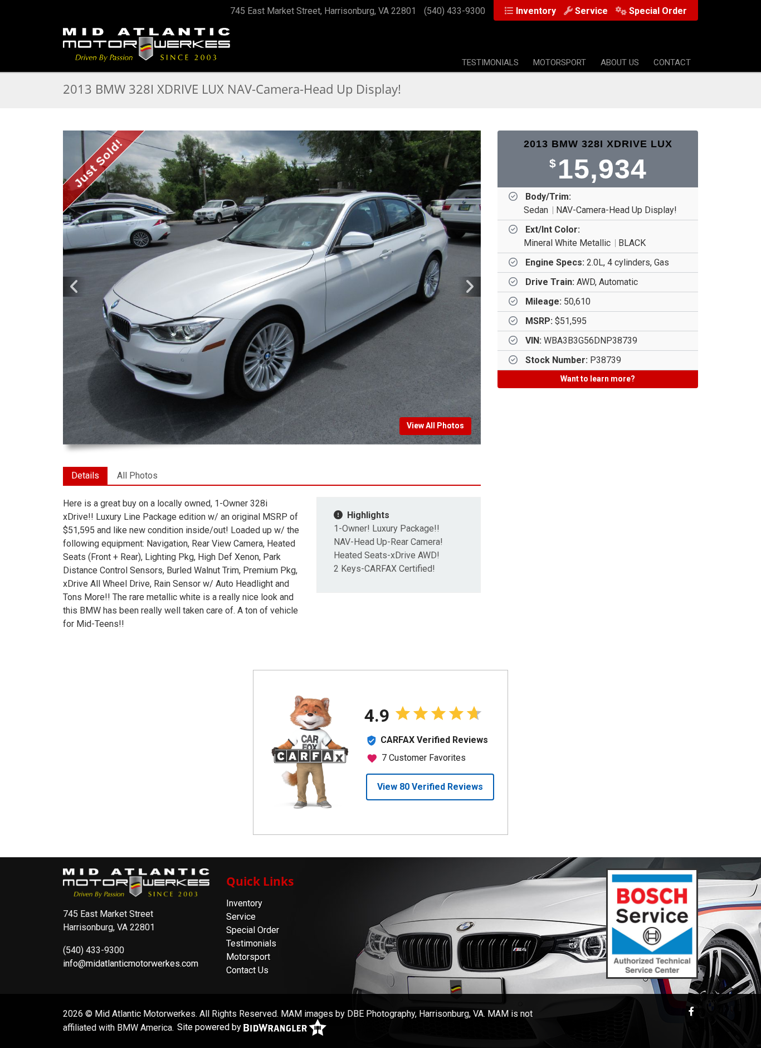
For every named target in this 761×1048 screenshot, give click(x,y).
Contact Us (247, 970)
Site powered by (210, 1027)
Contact (672, 62)
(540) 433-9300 (454, 11)
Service (591, 11)
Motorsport (559, 62)
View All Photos (435, 425)
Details (85, 475)
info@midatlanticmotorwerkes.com (130, 963)
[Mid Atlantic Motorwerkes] (146, 50)
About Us (620, 62)
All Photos (137, 475)
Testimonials (490, 62)
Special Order (658, 11)
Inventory (536, 11)
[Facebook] (691, 1011)
